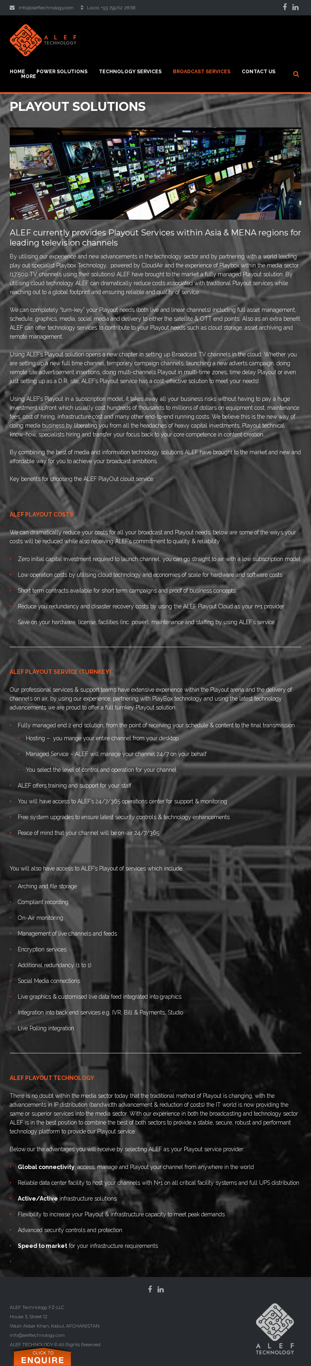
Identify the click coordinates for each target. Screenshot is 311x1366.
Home (17, 71)
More (28, 76)
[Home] (43, 28)
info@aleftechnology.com (46, 8)
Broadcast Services (201, 71)
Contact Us (258, 71)
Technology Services (130, 71)
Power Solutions (61, 71)
